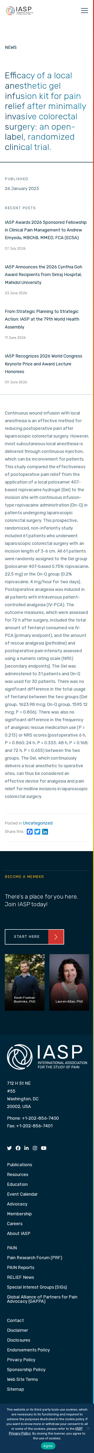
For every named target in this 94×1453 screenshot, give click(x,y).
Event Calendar (22, 1194)
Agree (48, 1446)
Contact (15, 1320)
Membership (19, 1214)
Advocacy (17, 1204)
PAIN (12, 1248)
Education (17, 1184)
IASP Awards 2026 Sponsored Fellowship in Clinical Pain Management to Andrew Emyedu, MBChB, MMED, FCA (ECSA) (46, 230)
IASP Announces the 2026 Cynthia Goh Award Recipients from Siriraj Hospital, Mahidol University (43, 274)
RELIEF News (20, 1277)
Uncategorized (38, 823)
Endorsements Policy (28, 1350)
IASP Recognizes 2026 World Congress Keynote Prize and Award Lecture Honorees (43, 363)
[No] (88, 1428)
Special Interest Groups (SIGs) (37, 1287)
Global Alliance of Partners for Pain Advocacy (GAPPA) (42, 1299)
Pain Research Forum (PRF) (34, 1258)
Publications (19, 1165)
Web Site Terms (22, 1379)
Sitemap (15, 1389)
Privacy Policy (21, 1360)
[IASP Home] (19, 10)
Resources (17, 1174)
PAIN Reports (20, 1267)
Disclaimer (17, 1330)
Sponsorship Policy (26, 1369)
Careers (14, 1224)
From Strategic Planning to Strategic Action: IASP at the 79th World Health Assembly (42, 319)
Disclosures (18, 1340)
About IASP (18, 1233)
